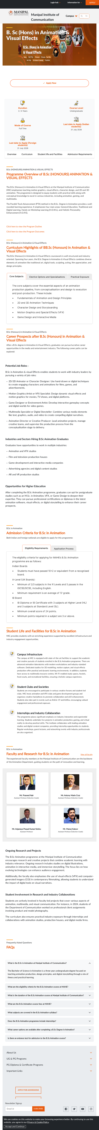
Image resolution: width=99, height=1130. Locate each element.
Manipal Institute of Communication (16, 7)
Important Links (14, 1071)
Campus (70, 16)
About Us (11, 1053)
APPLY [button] (94, 3)
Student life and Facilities (50, 154)
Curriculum (27, 154)
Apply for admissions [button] (29, 1091)
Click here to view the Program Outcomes (25, 232)
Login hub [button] (55, 3)
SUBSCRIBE (38, 1109)
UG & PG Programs (16, 1059)
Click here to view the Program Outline (24, 227)
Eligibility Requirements (36, 548)
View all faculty (87, 755)
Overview (11, 154)
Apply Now (51, 83)
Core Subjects (16, 276)
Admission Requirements (80, 154)
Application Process (63, 548)
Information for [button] (74, 3)
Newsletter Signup (13, 1103)
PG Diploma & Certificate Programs (25, 1065)
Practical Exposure (80, 277)
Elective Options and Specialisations (47, 277)
